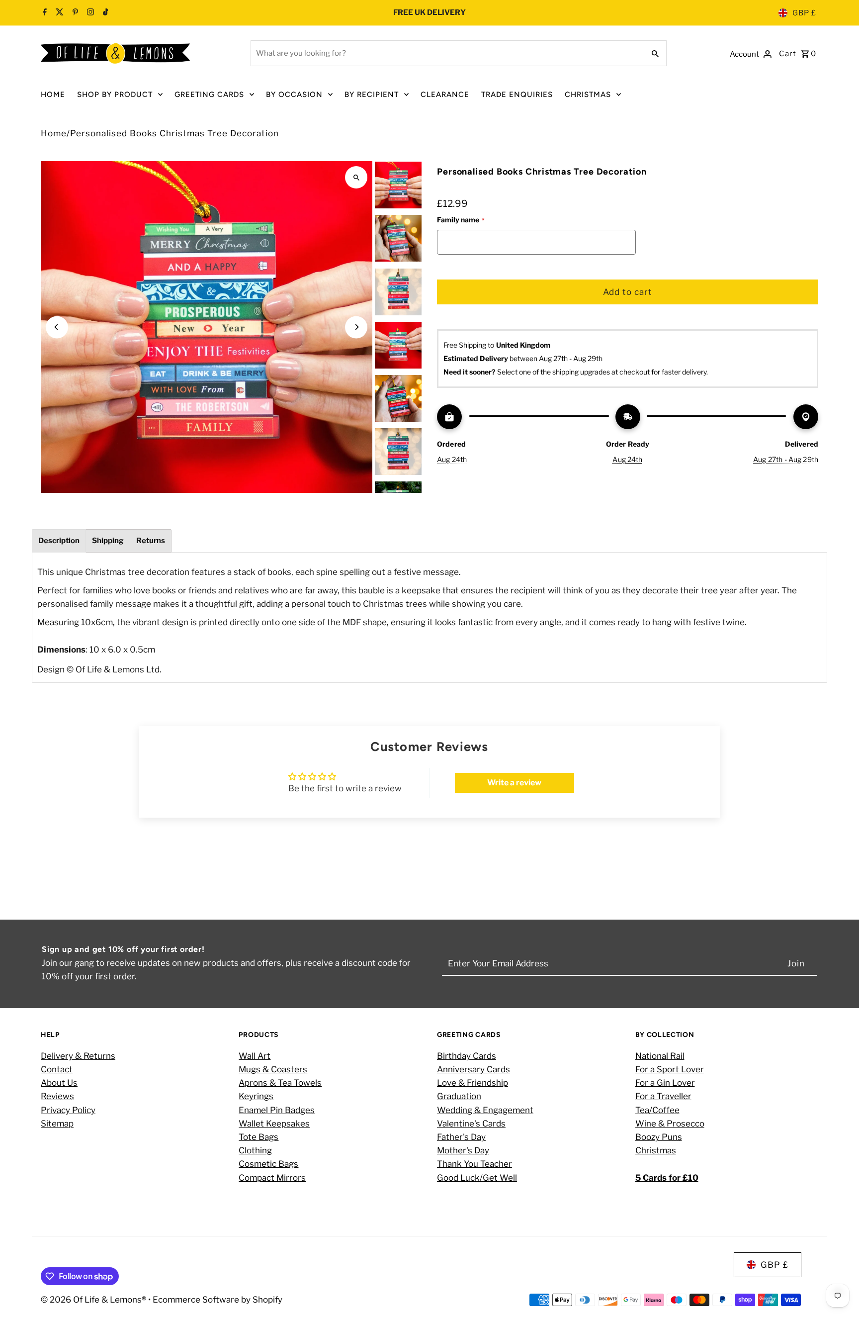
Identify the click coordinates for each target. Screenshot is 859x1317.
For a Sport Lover (669, 1069)
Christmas (655, 1150)
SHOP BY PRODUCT (115, 94)
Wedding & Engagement (485, 1110)
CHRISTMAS (588, 94)
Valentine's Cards (471, 1123)
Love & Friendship (472, 1083)
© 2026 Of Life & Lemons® (94, 1300)
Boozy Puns (658, 1136)
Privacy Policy (68, 1110)
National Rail (660, 1055)
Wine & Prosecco (669, 1123)
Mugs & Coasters (273, 1069)
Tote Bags (258, 1136)
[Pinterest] (74, 13)
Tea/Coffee (657, 1110)
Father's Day (461, 1136)
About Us (59, 1083)
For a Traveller (663, 1096)
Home (54, 133)
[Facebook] (45, 13)
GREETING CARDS (209, 94)
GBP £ (804, 12)
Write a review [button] (514, 782)
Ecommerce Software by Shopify (217, 1300)
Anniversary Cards (473, 1069)
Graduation (459, 1096)
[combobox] (447, 53)
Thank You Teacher (474, 1164)
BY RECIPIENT (371, 94)
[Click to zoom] (356, 177)
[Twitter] (58, 13)
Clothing (255, 1150)
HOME (53, 94)
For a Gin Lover (665, 1083)
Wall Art (254, 1055)
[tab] (59, 541)
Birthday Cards (466, 1055)
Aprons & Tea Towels (280, 1083)
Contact (57, 1069)
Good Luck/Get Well (477, 1177)
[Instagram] (89, 13)
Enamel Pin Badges (277, 1110)
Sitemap (57, 1123)
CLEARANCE (445, 94)
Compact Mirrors (272, 1177)
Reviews (57, 1096)
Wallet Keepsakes (274, 1123)
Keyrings (256, 1096)
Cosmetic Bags (268, 1164)
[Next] (356, 327)
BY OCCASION (294, 94)
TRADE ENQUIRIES (517, 94)
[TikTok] (104, 13)
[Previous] (57, 327)
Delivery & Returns (78, 1055)
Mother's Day (463, 1150)
